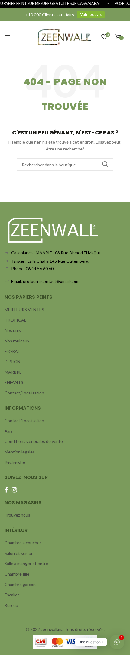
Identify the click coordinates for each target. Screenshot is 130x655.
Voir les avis (91, 14)
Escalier (12, 594)
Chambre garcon (20, 584)
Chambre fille (17, 573)
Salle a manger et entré (26, 563)
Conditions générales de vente (34, 441)
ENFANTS (14, 382)
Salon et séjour (19, 553)
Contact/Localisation (24, 392)
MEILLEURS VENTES (24, 309)
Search (105, 164)
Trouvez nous (17, 515)
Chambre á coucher (23, 542)
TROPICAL (15, 320)
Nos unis (13, 330)
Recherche (15, 462)
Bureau (11, 605)
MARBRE (13, 372)
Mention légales (20, 451)
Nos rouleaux (17, 340)
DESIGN (12, 361)
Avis (8, 431)
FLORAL (12, 351)
